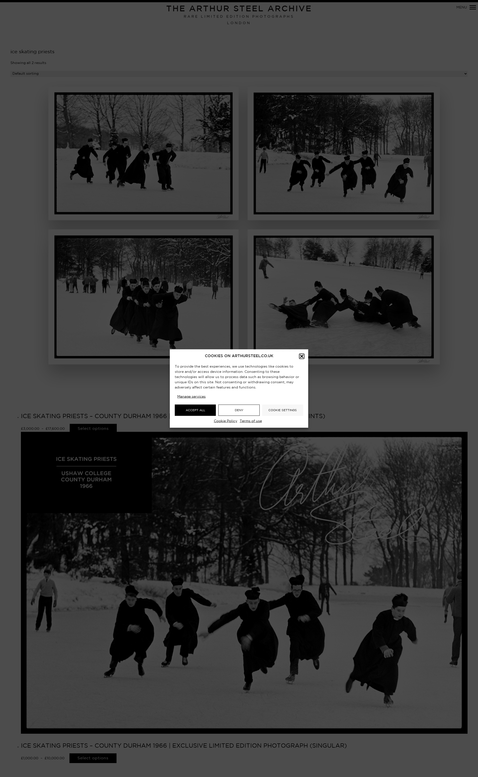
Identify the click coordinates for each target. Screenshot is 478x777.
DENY (239, 410)
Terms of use (251, 421)
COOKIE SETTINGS (282, 410)
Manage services (191, 396)
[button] (301, 356)
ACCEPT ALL (195, 410)
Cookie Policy (225, 421)
